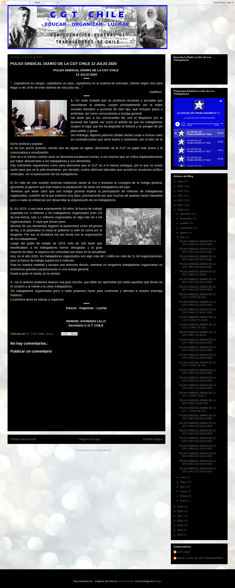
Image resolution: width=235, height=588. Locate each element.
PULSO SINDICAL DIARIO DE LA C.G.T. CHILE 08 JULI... (197, 409)
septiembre (186, 228)
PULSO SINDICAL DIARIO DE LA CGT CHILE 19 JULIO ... (197, 333)
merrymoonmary (126, 581)
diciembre (185, 213)
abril (182, 486)
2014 (180, 530)
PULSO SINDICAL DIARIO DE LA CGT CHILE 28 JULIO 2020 (197, 265)
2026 (180, 181)
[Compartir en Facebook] (72, 334)
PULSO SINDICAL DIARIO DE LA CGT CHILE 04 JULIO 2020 (197, 447)
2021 (180, 205)
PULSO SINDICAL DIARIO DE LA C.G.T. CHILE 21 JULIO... (197, 318)
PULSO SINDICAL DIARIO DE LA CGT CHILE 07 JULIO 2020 (197, 424)
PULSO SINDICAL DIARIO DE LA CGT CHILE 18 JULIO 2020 (197, 341)
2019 (180, 506)
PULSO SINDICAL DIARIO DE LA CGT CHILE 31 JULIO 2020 (197, 243)
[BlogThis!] (66, 334)
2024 (180, 191)
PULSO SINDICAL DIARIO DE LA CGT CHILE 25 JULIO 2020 (197, 288)
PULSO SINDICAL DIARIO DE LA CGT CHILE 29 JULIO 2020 (197, 258)
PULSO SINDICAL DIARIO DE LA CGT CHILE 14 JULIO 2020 (197, 371)
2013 (180, 534)
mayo (183, 481)
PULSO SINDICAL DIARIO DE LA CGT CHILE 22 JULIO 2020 (197, 311)
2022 (180, 200)
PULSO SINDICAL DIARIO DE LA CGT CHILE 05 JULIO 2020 (197, 439)
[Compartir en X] (69, 334)
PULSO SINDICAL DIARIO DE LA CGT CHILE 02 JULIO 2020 (197, 462)
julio (182, 237)
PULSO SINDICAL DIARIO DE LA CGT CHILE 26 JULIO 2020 (197, 281)
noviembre (186, 218)
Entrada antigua (153, 439)
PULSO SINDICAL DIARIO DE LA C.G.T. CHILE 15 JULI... (197, 364)
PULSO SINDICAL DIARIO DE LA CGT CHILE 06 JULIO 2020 (197, 432)
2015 (180, 525)
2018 (180, 511)
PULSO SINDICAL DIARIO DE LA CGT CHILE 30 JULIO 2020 (197, 250)
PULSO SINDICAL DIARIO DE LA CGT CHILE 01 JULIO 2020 (197, 470)
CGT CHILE (183, 552)
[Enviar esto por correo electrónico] (63, 334)
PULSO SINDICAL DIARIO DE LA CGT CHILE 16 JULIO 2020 (197, 356)
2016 (180, 520)
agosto (184, 232)
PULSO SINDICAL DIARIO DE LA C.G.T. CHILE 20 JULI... (197, 326)
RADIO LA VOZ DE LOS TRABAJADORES (200, 558)
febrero (184, 496)
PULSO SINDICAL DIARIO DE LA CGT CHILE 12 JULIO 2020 (197, 386)
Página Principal (89, 439)
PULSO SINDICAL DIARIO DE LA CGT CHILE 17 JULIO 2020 (197, 349)
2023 (180, 195)
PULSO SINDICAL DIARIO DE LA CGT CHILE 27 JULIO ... (197, 273)
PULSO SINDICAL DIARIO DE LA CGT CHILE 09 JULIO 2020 (197, 417)
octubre (184, 223)
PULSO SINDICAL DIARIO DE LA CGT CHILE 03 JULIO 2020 (197, 455)
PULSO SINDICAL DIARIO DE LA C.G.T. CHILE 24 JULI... (197, 296)
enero (183, 500)
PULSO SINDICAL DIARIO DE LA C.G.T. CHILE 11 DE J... (197, 394)
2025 (180, 186)
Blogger (157, 581)
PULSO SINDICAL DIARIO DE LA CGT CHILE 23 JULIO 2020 (197, 303)
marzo (184, 491)
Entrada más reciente (23, 439)
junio (183, 477)
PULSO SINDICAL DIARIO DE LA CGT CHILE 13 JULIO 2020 (197, 379)
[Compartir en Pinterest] (76, 334)
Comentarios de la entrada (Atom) (93, 450)
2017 (180, 515)
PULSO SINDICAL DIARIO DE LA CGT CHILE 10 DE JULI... (197, 402)
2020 (180, 209)
